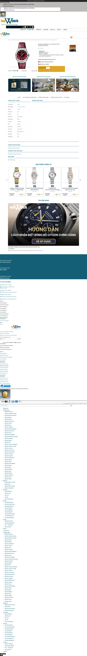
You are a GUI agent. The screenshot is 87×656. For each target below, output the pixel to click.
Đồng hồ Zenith (8, 478)
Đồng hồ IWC (8, 442)
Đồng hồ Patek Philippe (10, 463)
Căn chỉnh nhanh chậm (4, 304)
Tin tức (59, 29)
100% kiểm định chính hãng (29, 97)
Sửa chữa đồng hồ (3, 302)
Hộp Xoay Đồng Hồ (9, 499)
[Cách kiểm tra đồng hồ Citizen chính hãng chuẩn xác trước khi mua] (43, 224)
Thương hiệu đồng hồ (9, 523)
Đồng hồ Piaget (8, 465)
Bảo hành (66, 97)
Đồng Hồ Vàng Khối (9, 488)
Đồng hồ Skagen (8, 473)
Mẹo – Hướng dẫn (9, 524)
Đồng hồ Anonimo (9, 411)
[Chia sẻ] (3, 653)
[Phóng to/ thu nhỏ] (0, 653)
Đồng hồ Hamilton (9, 438)
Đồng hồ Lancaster (9, 453)
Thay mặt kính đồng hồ (4, 313)
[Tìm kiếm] (20, 27)
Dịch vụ (52, 29)
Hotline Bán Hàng (5, 268)
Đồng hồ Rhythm (8, 469)
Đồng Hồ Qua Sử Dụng (10, 486)
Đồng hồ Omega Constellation (26, 39)
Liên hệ (65, 29)
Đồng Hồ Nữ (7, 484)
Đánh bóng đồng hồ (3, 306)
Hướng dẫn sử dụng (43, 97)
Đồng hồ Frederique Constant (11, 436)
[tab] (19, 97)
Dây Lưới (7, 495)
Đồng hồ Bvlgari (8, 419)
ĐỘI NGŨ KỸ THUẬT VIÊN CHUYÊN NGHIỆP (68, 76)
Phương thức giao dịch (56, 97)
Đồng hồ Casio (8, 425)
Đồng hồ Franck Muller (10, 434)
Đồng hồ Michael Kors (10, 457)
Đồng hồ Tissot (8, 476)
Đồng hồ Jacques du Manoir (11, 444)
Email (1, 338)
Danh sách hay (8, 526)
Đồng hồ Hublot (8, 440)
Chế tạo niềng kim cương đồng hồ (6, 357)
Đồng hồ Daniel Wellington (10, 429)
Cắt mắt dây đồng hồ (4, 317)
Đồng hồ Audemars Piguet (10, 413)
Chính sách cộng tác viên (8, 6)
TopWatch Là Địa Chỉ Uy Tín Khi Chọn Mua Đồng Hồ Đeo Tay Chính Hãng (18, 4)
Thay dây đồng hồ (3, 310)
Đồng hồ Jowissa (8, 448)
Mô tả (19, 97)
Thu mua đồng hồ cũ (4, 315)
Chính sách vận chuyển (4, 365)
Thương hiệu (30, 29)
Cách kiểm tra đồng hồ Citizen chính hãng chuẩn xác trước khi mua (24, 247)
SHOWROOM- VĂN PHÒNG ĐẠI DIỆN (43, 76)
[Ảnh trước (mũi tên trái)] (0, 655)
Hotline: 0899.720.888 (4, 2)
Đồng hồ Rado (8, 467)
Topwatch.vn (75, 403)
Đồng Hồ (38, 29)
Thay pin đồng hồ (3, 312)
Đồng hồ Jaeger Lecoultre (10, 446)
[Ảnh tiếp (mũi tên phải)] (2, 655)
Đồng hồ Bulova (8, 417)
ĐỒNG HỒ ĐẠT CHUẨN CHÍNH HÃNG (19, 76)
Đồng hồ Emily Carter (9, 430)
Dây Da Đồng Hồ (8, 491)
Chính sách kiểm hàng (4, 367)
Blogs (1, 322)
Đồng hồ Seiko (8, 471)
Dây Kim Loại (8, 493)
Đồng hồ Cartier (8, 423)
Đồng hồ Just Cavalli (9, 450)
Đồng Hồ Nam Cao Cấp (10, 482)
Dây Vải (6, 497)
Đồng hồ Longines (9, 455)
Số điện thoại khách (42, 67)
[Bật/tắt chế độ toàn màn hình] (2, 653)
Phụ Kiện (45, 29)
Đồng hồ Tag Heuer (9, 475)
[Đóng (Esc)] (5, 653)
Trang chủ (23, 29)
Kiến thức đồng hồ (9, 521)
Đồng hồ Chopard (9, 427)
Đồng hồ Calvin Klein (9, 421)
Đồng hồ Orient (8, 461)
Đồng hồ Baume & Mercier (10, 415)
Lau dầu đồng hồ (3, 308)
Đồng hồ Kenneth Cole (10, 452)
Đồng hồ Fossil (8, 432)
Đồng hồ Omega (16, 39)
